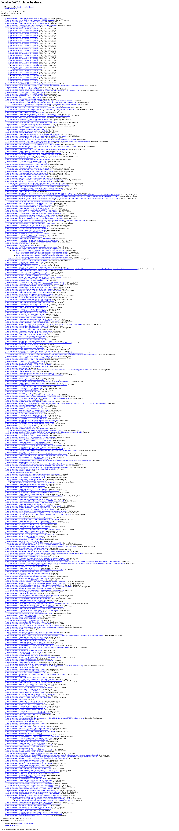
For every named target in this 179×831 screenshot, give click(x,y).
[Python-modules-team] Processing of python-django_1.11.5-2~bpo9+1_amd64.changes (30, 114)
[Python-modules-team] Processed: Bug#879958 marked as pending (24, 723)
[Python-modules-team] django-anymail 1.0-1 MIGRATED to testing (24, 412)
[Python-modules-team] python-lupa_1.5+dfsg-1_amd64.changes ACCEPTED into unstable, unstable (34, 558)
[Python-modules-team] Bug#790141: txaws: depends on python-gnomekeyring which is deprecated (34, 465)
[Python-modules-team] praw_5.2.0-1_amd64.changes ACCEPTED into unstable (28, 697)
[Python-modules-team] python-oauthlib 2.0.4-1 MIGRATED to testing (25, 161)
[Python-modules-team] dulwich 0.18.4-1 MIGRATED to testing (23, 232)
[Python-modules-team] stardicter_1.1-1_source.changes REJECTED (25, 336)
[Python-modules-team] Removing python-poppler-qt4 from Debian (24, 129)
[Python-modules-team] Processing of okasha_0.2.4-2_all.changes (24, 407)
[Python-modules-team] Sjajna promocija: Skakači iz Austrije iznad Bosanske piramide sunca (31, 772)
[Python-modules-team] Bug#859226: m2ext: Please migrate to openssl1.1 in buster (29, 401)
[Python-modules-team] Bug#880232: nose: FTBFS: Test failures (23, 751)
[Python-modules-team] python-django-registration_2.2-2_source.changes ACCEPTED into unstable (34, 188)
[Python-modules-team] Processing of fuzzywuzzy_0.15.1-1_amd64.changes (27, 206)
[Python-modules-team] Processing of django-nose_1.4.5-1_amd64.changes (26, 521)
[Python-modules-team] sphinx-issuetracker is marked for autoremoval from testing (28, 171)
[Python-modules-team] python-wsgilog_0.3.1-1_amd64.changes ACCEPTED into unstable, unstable (34, 284)
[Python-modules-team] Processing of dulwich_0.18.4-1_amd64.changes (26, 18)
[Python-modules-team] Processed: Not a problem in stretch (22, 568)
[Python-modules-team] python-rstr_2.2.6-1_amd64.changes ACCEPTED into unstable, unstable (33, 396)
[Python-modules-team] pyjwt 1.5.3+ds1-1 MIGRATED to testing (24, 22)
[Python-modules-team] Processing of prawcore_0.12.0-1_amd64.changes (26, 691)
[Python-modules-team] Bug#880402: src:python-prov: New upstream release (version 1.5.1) (31, 790)
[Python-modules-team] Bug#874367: (15, 629)
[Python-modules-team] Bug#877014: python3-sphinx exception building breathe (28, 181)
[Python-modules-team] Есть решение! (16, 649)
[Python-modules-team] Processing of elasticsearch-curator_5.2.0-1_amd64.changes (29, 502)
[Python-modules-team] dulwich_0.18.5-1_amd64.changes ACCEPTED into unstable (29, 731)
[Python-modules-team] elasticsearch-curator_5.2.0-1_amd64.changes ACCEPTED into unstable (33, 506)
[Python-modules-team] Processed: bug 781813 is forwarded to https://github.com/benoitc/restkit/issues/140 (36, 149)
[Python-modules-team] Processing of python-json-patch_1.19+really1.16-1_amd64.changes (31, 134)
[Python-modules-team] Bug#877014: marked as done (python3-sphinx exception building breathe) (33, 180)
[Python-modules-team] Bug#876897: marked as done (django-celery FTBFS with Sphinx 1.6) (32, 153)
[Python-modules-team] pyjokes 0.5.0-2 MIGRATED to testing (23, 237)
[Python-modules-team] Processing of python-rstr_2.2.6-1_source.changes (26, 306)
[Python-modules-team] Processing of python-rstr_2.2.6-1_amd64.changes (26, 316)
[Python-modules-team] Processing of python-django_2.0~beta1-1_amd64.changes (29, 499)
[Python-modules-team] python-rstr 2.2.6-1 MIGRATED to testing (24, 524)
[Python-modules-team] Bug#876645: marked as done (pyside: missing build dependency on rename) (34, 627)
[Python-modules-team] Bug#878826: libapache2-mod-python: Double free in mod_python (31, 491)
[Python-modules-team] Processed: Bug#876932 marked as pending (24, 138)
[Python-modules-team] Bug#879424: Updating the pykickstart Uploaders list (27, 571)
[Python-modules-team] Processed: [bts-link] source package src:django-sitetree (31, 223)
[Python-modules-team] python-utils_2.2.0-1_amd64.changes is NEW (25, 311)
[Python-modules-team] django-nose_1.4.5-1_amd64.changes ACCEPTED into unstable (30, 523)
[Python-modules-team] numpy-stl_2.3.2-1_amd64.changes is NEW (24, 314)
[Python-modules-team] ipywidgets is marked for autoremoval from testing (26, 260)
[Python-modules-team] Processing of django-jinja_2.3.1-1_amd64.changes (26, 208)
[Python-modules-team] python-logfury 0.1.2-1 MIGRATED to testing (25, 415)
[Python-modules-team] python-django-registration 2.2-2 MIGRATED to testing (28, 331)
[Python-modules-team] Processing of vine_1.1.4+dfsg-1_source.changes (26, 677)
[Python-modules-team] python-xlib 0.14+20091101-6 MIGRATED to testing (27, 233)
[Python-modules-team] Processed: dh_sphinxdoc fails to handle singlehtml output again (34, 156)
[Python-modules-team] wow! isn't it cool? (17, 243)
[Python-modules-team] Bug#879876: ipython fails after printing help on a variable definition (31, 632)
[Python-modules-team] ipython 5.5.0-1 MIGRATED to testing (23, 773)
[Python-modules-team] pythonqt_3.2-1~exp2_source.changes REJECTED (26, 272)
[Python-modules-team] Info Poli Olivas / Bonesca (19, 245)
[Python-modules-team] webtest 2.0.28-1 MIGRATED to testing (23, 166)
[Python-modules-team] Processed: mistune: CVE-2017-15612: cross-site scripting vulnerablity (36, 544)
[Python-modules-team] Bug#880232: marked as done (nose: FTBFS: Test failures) (33, 753)
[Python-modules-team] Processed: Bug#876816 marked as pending (24, 112)
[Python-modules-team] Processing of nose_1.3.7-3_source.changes (24, 762)
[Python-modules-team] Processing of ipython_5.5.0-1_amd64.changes (25, 642)
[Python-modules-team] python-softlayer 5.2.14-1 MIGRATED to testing (26, 417)
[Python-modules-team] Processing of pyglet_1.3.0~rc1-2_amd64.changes (26, 489)
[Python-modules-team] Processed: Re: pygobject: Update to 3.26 (23, 615)
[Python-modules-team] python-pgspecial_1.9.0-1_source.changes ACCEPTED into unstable (32, 736)
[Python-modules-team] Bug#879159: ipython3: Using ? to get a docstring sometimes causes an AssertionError (37, 551)
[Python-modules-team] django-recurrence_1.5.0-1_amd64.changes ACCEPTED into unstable (32, 793)
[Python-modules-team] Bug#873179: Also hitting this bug (21, 618)
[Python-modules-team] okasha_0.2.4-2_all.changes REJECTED (23, 408)
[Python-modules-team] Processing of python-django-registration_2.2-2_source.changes (30, 186)
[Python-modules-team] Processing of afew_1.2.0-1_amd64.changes (24, 746)
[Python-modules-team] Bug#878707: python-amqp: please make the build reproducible (30, 469)
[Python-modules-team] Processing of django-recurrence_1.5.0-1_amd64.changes (28, 788)
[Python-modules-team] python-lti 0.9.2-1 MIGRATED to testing (23, 709)
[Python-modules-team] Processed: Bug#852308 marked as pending (24, 326)
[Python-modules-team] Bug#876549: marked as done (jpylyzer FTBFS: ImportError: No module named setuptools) (38, 193)
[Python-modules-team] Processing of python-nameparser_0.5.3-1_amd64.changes (28, 205)
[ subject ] (20, 7)
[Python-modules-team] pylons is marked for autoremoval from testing (25, 173)
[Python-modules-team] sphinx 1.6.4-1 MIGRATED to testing (22, 97)
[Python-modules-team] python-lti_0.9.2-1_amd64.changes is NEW (24, 486)
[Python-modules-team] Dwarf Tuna (15, 676)
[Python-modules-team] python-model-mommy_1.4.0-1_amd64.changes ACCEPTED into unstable (33, 217)
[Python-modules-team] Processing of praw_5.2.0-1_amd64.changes (24, 696)
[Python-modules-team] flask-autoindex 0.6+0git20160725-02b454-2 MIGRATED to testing (31, 595)
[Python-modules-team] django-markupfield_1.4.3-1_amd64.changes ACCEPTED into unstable (32, 787)
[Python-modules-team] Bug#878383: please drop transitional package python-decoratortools (31, 420)
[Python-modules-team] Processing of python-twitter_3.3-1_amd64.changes (26, 565)
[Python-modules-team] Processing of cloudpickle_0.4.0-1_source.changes (26, 434)
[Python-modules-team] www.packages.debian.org (19, 27)
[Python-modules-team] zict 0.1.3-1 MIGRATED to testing (22, 541)
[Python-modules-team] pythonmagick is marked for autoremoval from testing (27, 358)
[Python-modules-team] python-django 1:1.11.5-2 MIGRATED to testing (26, 95)
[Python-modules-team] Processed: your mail (17, 191)
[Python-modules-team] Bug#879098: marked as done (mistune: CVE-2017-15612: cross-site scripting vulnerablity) (42, 546)
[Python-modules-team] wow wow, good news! (18, 148)
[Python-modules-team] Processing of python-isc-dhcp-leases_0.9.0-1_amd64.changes (30, 605)
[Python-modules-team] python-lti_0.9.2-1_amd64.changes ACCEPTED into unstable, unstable (32, 529)
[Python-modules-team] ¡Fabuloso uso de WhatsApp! (20, 111)
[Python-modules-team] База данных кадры (17, 725)
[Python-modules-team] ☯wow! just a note (17, 716)
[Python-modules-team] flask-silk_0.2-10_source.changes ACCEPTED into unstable (29, 267)
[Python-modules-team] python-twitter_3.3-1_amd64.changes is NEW (25, 566)
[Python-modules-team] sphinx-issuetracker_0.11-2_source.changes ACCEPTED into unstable (32, 144)
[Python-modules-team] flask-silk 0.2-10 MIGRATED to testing (23, 386)
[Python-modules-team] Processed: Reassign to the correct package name (26, 106)
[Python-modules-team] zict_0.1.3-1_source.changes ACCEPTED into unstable (28, 440)
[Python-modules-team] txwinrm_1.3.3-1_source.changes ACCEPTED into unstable (29, 684)
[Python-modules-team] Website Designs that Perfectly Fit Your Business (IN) (27, 767)
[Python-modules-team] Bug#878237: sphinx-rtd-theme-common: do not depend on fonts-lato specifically (35, 385)
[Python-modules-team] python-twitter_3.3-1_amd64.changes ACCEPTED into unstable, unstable (33, 570)
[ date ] (31, 7)
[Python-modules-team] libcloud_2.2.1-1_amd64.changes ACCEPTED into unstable (29, 534)
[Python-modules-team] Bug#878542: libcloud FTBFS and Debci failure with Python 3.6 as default (33, 449)
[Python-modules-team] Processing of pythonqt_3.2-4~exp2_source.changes (27, 274)
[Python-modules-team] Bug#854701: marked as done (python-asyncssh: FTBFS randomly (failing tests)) (35, 454)
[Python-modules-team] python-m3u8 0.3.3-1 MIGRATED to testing (24, 92)
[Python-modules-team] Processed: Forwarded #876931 (21, 390)
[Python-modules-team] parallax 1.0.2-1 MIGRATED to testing (23, 127)
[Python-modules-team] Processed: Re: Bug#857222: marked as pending (29, 89)
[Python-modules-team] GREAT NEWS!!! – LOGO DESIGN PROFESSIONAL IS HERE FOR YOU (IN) (36, 560)
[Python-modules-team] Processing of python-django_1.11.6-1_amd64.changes (27, 238)
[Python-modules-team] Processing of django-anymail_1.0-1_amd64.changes (27, 285)
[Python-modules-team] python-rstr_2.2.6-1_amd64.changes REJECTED (26, 280)
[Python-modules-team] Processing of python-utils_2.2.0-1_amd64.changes (26, 307)
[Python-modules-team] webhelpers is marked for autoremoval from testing (26, 175)
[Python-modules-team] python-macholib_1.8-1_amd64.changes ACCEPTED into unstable (31, 610)
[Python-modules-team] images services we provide (19, 720)
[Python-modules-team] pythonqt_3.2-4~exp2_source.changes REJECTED (26, 275)
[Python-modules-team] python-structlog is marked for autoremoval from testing (28, 200)
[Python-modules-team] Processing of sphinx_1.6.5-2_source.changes (25, 726)
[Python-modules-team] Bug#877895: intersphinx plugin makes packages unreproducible (30, 247)
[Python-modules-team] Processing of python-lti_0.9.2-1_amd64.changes (26, 484)
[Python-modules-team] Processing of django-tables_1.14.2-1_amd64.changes (27, 782)
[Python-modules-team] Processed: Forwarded (18, 810)
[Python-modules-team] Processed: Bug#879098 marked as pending (24, 669)
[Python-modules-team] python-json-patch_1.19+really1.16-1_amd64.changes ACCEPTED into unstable (35, 136)
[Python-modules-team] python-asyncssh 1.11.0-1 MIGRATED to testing (26, 459)
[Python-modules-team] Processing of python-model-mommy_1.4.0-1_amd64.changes (30, 215)
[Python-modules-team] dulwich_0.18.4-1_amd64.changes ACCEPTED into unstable (29, 20)
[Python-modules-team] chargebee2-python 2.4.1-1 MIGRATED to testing (26, 410)
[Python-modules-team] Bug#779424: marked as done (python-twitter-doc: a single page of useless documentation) (38, 587)
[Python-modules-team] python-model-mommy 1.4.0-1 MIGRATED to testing (27, 364)
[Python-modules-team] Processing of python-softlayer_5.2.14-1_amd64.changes (28, 292)
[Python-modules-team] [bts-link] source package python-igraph (23, 612)
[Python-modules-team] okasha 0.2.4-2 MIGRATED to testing (23, 704)
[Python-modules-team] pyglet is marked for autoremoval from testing (25, 477)
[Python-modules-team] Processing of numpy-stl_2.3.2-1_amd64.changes (26, 312)
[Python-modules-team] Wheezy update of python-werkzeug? (22, 689)
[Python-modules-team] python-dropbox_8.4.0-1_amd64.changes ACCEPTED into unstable (31, 519)
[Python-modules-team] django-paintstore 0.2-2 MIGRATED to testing (25, 230)
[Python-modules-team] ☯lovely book (15, 699)
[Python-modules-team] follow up (14, 516)
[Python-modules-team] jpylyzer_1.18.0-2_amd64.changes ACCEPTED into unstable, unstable (32, 190)
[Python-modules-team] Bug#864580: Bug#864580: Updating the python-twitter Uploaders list (36, 590)
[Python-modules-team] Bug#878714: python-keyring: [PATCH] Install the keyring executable (32, 474)
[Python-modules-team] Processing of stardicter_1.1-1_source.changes (25, 334)
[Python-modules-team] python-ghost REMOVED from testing (23, 650)
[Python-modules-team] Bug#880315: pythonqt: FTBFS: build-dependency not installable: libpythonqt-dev (36, 758)
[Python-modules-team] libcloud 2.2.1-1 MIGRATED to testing (23, 617)
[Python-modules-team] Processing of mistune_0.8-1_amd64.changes (25, 671)
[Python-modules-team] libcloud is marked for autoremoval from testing (25, 576)
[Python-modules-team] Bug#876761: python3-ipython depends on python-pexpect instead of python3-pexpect (37, 381)
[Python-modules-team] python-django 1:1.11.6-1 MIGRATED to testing (26, 388)
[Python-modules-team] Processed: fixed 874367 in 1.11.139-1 (23, 701)
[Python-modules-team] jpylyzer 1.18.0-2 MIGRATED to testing (23, 363)
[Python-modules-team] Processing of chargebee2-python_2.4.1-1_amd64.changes (28, 289)
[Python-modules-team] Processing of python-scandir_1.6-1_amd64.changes (27, 23)
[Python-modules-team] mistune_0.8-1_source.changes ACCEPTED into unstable (28, 687)
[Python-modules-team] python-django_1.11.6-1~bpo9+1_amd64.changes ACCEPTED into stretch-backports (37, 398)
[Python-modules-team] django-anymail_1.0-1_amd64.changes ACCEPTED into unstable (31, 287)
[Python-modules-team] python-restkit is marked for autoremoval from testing (27, 124)
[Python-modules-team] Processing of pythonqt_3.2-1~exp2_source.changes (27, 270)
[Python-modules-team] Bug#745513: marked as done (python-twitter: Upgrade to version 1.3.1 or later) (35, 581)
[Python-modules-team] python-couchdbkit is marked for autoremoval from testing (28, 121)
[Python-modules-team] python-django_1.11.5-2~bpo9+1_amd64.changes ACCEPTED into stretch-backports (37, 116)
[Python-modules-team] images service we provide (19, 452)
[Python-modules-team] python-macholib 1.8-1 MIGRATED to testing (25, 706)
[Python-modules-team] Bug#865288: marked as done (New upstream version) (27, 507)
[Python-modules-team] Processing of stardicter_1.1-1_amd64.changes (25, 338)
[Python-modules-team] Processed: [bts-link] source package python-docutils (31, 351)
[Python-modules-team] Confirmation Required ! (18, 158)
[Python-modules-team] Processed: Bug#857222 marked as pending (24, 383)
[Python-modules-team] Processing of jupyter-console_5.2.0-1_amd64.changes (27, 640)
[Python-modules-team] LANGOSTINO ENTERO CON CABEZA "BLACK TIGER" (30, 242)
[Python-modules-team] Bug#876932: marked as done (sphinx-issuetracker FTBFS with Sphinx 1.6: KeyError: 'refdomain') (41, 146)
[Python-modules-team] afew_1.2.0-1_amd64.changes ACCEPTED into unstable (28, 750)
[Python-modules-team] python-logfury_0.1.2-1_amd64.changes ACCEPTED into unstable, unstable (34, 282)
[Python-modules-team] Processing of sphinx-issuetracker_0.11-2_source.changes (28, 143)
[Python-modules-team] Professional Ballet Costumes (20, 659)
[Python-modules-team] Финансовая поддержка (19, 667)
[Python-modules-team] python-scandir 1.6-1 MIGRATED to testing (24, 235)
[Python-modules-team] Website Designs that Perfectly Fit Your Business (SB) (27, 556)
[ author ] (26, 7)
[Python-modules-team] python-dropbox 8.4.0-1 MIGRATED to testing (25, 711)
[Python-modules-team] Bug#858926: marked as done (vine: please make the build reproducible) (33, 681)
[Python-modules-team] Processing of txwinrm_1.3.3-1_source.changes (25, 682)
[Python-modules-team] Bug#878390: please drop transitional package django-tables (29, 422)
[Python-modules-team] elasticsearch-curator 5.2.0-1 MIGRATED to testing (26, 578)
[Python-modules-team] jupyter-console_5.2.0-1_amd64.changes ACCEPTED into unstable (31, 645)
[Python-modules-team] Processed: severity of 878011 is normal (23, 487)
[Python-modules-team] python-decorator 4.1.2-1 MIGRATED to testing (26, 163)
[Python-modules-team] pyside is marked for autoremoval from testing (25, 227)
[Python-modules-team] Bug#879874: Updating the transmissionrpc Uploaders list (28, 660)
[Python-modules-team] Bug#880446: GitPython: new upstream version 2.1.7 (27, 805)
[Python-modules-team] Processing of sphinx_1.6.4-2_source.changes (25, 176)
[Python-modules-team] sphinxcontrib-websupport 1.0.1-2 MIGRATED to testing (28, 203)
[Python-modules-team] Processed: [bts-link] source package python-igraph (30, 613)
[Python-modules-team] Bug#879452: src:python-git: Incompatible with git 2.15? (28, 575)
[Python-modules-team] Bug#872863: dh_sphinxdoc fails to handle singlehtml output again (31, 154)
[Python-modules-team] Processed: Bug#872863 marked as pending (24, 592)
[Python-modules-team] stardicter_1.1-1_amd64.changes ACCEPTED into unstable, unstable (32, 356)
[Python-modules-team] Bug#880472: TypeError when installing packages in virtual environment (33, 814)
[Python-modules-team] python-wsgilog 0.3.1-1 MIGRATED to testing (25, 418)
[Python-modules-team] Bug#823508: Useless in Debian (21, 344)
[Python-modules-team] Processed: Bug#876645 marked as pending (24, 622)
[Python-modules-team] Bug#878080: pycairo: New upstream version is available (28, 341)
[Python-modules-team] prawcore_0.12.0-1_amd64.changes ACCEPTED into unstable (30, 694)
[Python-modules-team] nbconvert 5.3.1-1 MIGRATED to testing (23, 777)
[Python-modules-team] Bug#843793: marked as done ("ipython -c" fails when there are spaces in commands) (37, 647)
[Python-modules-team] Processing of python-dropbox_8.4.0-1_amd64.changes (28, 518)
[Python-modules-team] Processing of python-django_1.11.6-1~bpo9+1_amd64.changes (30, 395)
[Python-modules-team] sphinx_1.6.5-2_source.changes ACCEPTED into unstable (29, 728)
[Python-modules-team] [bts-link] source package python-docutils (23, 349)
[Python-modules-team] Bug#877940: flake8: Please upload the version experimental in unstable (32, 277)
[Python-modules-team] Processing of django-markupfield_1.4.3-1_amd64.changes (29, 780)
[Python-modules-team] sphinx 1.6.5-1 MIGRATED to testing (22, 714)
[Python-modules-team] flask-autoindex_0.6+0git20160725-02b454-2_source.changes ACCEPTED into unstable (38, 514)
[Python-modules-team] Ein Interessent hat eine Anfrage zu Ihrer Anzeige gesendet (28, 807)
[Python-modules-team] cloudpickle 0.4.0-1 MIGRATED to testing (24, 536)
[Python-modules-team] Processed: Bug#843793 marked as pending (24, 380)
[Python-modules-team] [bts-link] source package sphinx (21, 662)
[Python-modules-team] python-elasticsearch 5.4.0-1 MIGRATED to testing (26, 164)
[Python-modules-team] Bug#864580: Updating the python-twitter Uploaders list (28, 588)
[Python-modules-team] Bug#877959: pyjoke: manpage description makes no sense (29, 294)
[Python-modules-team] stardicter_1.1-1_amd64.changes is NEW (23, 339)
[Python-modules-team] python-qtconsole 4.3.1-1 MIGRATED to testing (26, 447)
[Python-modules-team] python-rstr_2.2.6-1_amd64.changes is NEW (24, 317)
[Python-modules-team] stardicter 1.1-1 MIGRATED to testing (23, 555)
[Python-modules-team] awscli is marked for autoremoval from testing (25, 117)
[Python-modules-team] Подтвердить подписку (19, 748)
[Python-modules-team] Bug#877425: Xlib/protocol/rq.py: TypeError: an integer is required (31, 84)
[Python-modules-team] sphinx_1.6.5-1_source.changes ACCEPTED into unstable (29, 602)
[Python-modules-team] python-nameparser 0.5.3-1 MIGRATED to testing (26, 366)
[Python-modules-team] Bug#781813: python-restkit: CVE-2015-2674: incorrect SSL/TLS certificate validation (37, 107)
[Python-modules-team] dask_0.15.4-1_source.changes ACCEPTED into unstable (28, 444)
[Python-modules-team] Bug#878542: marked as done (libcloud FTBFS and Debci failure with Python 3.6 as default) (43, 450)
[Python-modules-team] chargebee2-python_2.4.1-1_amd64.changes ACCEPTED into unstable (32, 291)
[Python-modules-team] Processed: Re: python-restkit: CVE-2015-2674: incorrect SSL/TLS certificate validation (41, 109)
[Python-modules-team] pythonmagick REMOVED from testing (23, 413)
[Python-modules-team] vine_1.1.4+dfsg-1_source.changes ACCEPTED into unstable (30, 679)
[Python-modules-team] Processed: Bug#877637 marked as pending (24, 692)
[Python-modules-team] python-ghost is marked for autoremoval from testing (27, 225)
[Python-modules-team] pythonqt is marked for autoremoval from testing (25, 297)
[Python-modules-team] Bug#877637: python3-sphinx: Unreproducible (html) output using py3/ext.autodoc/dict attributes (40, 139)
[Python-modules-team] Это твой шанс (16, 630)
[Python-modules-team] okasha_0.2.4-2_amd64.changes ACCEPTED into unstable (29, 509)
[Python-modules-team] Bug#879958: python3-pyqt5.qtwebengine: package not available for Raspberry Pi (36, 674)
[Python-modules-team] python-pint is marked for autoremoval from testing (26, 168)
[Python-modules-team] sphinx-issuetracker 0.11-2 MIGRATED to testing (26, 333)
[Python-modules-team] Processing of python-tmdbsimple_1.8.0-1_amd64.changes (29, 802)
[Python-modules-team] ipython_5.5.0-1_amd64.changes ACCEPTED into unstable (29, 644)
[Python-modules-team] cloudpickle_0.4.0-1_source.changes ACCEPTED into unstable (30, 437)
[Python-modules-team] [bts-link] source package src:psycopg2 (23, 479)
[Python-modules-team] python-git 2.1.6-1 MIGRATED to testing (24, 94)
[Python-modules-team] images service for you (18, 393)
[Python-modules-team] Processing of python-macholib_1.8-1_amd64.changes (27, 608)
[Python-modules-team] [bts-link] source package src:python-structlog (25, 550)
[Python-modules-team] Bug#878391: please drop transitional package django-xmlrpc (29, 423)
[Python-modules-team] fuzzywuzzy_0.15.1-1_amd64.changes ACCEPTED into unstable (31, 211)
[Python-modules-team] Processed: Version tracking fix (20, 405)
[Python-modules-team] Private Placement (17, 376)
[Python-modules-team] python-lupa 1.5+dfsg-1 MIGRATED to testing (25, 778)
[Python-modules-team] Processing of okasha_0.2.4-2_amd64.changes (25, 504)
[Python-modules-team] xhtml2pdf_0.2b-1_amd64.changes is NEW (24, 741)
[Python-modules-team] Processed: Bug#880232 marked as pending (24, 760)
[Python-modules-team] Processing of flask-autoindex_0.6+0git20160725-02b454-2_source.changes (34, 513)
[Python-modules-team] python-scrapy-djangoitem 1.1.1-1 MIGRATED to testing (28, 738)
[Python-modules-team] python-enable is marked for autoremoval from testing (27, 597)
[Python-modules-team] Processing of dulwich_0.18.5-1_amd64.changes (26, 730)
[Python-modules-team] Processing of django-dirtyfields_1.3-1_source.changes (27, 768)
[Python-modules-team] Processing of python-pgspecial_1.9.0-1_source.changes (28, 735)
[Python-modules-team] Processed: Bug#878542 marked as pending (24, 531)
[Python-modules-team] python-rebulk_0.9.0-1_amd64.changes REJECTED (27, 279)
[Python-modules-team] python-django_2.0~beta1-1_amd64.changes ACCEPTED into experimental (34, 501)
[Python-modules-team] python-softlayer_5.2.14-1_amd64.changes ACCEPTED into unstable (32, 296)
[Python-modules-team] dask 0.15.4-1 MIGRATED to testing (22, 538)
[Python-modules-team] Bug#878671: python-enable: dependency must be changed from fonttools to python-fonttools (39, 464)
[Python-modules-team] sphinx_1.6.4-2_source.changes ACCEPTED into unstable (29, 178)
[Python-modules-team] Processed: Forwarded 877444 (20, 132)
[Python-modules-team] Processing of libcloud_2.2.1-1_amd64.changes (25, 533)
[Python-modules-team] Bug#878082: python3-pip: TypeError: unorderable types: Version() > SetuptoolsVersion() (38, 343)
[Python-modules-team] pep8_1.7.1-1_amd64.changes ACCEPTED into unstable (28, 745)
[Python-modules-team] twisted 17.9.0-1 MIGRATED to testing (23, 99)
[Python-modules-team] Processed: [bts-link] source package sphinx (28, 664)
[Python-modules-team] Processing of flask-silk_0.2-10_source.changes (25, 265)
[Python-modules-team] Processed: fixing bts (17, 371)
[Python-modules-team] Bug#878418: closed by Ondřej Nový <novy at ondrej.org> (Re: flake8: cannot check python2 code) (45, 432)
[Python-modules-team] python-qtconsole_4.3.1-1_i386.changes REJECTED (27, 304)
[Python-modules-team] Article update (15, 368)
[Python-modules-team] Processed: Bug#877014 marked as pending (24, 151)
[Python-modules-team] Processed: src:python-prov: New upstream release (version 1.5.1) (34, 792)
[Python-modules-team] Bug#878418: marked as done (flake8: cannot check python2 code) (35, 430)
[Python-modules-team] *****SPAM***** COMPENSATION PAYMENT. (27, 815)
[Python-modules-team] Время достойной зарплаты (20, 462)
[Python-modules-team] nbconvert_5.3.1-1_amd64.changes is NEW (24, 639)
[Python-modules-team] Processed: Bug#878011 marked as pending (24, 494)
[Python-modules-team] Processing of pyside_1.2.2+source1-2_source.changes (27, 623)
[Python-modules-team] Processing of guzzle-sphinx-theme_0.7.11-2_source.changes (29, 373)
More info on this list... (11, 8)
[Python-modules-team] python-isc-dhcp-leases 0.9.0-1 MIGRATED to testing (27, 713)
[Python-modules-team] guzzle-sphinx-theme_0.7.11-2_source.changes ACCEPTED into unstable (33, 375)
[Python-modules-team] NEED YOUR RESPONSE (20, 733)
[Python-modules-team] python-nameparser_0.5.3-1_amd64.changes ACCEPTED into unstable (32, 213)
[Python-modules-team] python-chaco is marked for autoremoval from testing (27, 598)
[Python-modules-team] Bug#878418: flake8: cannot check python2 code (26, 428)
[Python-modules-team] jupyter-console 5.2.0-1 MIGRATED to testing (25, 775)
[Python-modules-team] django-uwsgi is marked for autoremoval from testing (27, 159)
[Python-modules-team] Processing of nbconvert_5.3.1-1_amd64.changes (26, 637)
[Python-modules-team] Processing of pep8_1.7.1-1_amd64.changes (24, 743)
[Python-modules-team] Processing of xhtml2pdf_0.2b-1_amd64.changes (26, 740)
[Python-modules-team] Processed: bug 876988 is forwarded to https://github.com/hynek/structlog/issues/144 (36, 455)
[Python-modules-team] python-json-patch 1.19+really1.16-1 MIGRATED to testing (29, 301)
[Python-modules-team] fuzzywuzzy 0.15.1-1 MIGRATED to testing (24, 361)
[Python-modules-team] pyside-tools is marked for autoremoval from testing (26, 228)
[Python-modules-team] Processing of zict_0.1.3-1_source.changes (24, 439)
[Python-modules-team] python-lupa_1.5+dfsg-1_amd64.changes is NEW (26, 528)
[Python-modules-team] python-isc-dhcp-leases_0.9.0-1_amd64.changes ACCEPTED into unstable (33, 607)
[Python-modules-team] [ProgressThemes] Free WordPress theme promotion (27, 548)
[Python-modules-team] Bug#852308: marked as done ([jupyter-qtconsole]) (26, 322)
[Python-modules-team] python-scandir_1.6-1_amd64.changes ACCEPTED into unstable (31, 25)
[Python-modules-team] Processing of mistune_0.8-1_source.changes (24, 686)
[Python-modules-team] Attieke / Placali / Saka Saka (20, 378)
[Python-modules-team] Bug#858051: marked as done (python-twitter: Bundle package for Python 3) (34, 585)
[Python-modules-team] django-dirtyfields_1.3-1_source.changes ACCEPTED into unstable (31, 770)
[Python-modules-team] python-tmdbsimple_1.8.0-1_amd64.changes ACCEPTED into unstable (32, 804)
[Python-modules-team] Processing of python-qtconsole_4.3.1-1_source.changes (28, 319)
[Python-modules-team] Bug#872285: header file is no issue (22, 391)
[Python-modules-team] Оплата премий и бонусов (20, 427)
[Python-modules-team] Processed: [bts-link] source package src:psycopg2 (34, 482)
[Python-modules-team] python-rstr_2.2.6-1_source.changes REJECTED (26, 309)
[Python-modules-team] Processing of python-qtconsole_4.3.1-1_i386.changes (27, 302)
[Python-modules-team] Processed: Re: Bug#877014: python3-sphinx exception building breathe (36, 183)
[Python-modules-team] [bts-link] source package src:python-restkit (24, 348)
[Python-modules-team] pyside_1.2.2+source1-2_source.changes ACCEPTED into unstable (31, 625)
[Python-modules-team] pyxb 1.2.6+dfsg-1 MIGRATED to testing (24, 262)
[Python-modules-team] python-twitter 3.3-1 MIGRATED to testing (24, 708)
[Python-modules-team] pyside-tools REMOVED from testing (22, 652)
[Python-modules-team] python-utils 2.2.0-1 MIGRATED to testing (24, 539)
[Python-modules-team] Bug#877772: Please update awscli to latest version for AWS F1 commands (33, 218)
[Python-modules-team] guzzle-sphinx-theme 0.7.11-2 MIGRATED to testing (27, 457)
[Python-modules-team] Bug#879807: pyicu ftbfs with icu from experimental (27, 655)
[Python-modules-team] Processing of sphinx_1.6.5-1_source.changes (25, 600)
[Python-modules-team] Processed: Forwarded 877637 (20, 593)
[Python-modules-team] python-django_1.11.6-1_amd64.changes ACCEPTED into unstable (31, 240)
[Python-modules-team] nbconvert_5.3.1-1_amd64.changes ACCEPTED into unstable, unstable (32, 657)
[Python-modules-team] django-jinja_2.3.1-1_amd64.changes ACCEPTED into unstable (30, 210)
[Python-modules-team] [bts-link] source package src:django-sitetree (24, 222)
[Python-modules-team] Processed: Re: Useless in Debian (25, 346)
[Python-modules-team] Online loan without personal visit (21, 400)
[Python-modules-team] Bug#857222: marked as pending (21, 87)
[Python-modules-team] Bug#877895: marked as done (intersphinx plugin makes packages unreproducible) (40, 259)
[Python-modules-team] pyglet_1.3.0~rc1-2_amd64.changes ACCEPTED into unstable (30, 492)
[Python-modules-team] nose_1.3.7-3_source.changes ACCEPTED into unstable (28, 763)
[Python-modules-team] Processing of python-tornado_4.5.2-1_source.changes (27, 809)
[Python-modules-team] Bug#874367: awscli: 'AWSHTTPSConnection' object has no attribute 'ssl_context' (36, 511)
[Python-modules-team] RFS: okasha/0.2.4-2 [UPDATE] (21, 425)
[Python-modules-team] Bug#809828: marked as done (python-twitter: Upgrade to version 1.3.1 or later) (35, 583)
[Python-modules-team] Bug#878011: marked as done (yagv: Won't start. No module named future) (33, 496)
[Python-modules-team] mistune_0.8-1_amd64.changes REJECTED (24, 672)
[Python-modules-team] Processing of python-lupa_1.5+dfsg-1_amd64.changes (27, 526)
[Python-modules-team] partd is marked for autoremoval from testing (24, 476)
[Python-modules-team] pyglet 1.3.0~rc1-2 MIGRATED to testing (24, 580)
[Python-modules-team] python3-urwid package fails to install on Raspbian (26, 435)
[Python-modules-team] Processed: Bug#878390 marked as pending (24, 765)
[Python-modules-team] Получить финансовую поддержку (22, 497)
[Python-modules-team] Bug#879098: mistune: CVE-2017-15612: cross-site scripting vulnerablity (33, 543)
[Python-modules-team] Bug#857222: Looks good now (21, 264)
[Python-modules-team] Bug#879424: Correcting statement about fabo (29, 573)
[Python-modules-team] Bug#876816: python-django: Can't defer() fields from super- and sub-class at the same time (38, 101)
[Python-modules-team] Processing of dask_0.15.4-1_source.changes (24, 442)
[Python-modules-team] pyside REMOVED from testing (21, 654)
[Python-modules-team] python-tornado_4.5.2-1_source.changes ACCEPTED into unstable (31, 812)
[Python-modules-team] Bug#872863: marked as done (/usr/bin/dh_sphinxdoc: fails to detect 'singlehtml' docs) (37, 603)
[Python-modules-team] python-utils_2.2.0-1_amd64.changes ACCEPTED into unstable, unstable (33, 445)
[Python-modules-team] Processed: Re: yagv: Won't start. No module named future (28, 327)
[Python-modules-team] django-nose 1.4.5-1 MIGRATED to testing (24, 703)
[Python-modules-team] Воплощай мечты (17, 470)
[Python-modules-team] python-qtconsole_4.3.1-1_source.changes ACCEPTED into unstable (32, 321)
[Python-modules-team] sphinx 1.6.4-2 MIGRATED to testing (22, 329)
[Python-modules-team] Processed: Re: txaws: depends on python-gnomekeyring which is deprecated (38, 467)
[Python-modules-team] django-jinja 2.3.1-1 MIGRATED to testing (24, 359)
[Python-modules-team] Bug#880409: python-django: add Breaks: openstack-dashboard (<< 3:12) (33, 795)
